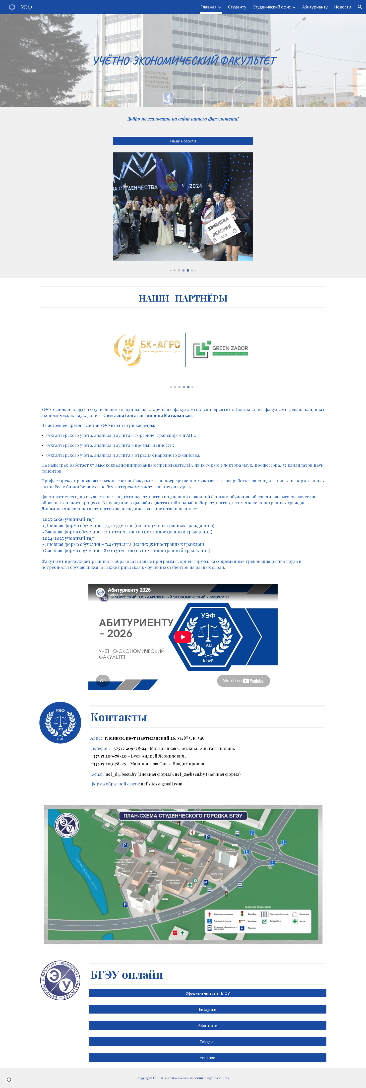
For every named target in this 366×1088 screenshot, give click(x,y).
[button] (360, 7)
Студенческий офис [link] (272, 7)
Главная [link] (208, 7)
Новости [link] (342, 7)
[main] (183, 60)
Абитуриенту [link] (315, 7)
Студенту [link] (237, 7)
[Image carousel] (183, 212)
